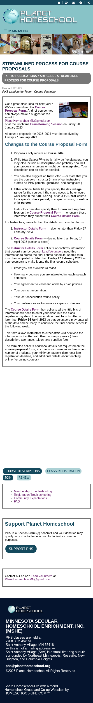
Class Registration (63, 471)
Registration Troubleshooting (32, 494)
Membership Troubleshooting (33, 491)
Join (8, 477)
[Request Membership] (66, 2)
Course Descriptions (22, 471)
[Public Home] (59, 2)
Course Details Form (65, 216)
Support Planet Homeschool (39, 524)
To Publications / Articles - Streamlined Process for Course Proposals (41, 78)
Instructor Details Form (30, 228)
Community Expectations (30, 498)
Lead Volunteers (52, 251)
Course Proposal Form (25, 109)
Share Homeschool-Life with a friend (31, 686)
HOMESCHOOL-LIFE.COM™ (27, 693)
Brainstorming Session (46, 124)
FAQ (17, 501)
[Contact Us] (73, 2)
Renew (24, 477)
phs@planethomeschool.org (28, 666)
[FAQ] (80, 2)
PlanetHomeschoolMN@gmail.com (28, 120)
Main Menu (18, 31)
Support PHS (21, 549)
